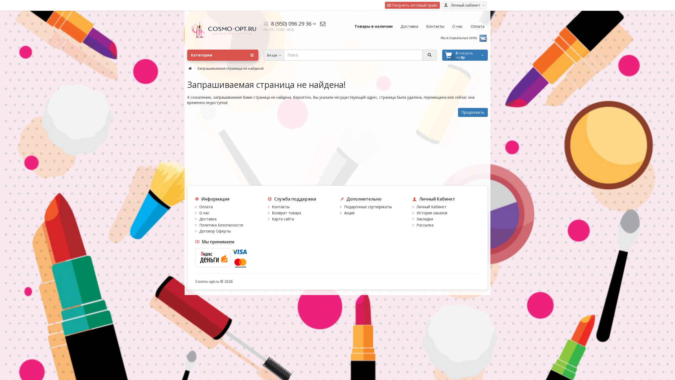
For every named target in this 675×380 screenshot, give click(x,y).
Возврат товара (286, 212)
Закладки (425, 218)
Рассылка (425, 224)
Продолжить (472, 112)
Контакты (281, 206)
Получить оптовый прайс (414, 5)
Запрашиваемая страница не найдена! (230, 68)
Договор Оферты (215, 231)
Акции (349, 212)
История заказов (432, 212)
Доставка (207, 218)
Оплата (206, 206)
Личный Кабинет (431, 206)
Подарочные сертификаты (368, 206)
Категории (201, 55)
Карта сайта (283, 218)
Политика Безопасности (221, 224)
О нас (204, 212)
